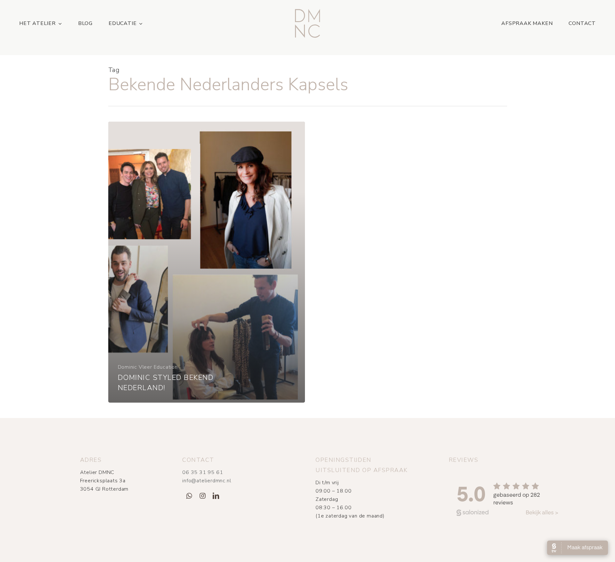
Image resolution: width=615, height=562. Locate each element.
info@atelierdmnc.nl (206, 480)
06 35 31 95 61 (202, 472)
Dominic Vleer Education (148, 367)
